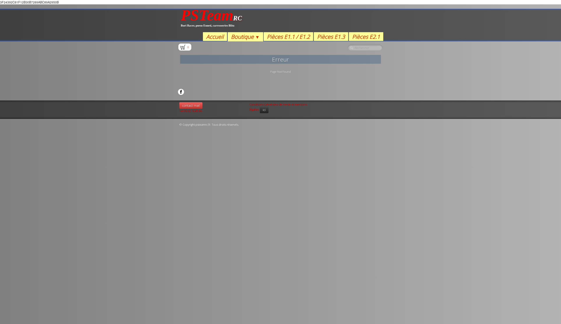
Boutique (245, 36)
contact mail (191, 105)
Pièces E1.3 (331, 36)
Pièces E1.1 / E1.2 (288, 36)
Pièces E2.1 (366, 36)
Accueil (215, 36)
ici (264, 110)
